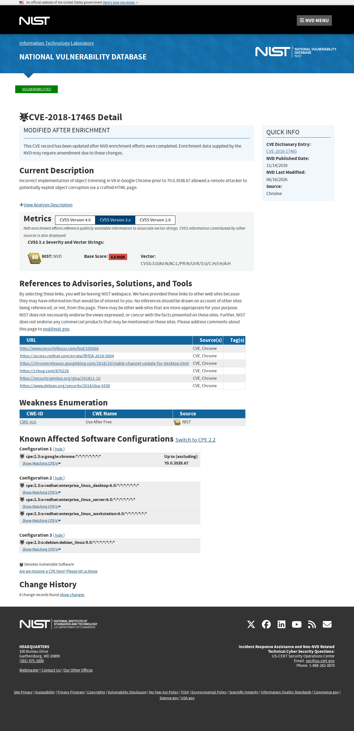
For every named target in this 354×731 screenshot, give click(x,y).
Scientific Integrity (244, 692)
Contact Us (51, 670)
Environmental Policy (209, 692)
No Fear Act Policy (164, 692)
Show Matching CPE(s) (40, 463)
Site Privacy (23, 692)
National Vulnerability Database (83, 57)
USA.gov (188, 698)
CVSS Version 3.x (115, 220)
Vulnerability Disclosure (127, 692)
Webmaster (29, 670)
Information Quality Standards (286, 692)
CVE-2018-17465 (281, 151)
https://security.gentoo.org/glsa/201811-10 (60, 378)
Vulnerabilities (36, 89)
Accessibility (45, 692)
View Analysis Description (48, 205)
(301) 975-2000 (31, 661)
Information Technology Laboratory (56, 43)
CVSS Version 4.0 (75, 220)
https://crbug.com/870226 (44, 371)
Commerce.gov (326, 692)
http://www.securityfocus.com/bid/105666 (59, 348)
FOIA (185, 692)
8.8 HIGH (118, 256)
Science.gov (169, 698)
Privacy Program (71, 692)
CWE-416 (28, 422)
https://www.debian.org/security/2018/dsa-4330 (65, 386)
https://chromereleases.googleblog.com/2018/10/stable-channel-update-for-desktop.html (104, 363)
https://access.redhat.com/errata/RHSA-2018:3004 (67, 356)
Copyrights (96, 692)
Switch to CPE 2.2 (195, 439)
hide (58, 449)
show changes (72, 595)
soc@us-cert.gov (320, 661)
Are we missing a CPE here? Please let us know (58, 571)
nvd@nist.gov (56, 329)
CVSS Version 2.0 (155, 220)
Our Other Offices (78, 670)
